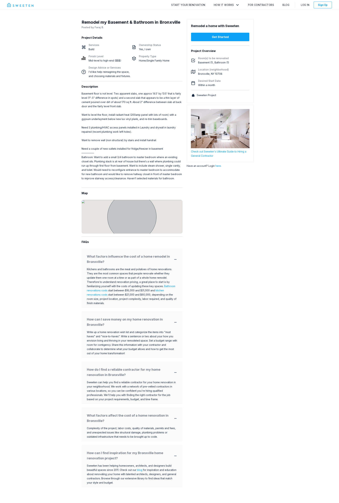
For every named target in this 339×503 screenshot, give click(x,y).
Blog (285, 4)
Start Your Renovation (188, 4)
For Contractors (261, 4)
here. (218, 165)
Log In (305, 4)
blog (139, 469)
